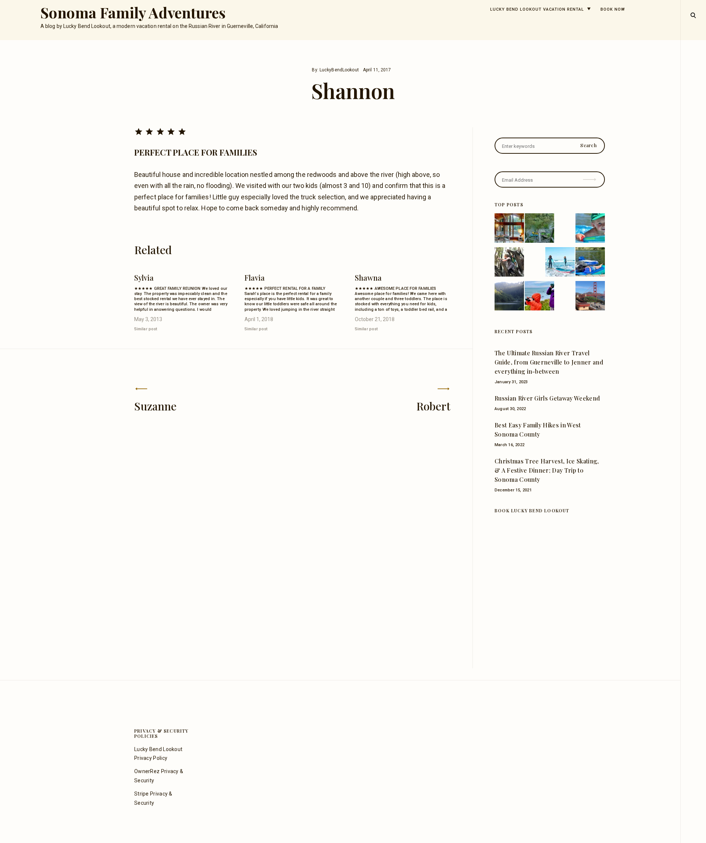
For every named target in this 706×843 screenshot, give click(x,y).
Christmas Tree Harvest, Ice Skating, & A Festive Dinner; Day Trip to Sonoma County (547, 470)
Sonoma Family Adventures (133, 12)
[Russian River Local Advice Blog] (509, 297)
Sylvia (144, 277)
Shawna (368, 277)
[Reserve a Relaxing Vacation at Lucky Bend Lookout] (539, 229)
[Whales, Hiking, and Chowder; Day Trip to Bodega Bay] (539, 297)
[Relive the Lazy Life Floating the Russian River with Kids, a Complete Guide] (590, 229)
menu (693, 14)
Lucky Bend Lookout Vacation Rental (537, 9)
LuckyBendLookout (339, 69)
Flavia (255, 277)
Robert (433, 406)
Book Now (612, 9)
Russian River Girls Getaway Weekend (547, 398)
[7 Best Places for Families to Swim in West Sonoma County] (560, 263)
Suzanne (155, 406)
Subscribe (590, 174)
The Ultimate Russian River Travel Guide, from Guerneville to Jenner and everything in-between (549, 362)
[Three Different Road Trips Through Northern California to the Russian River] (590, 297)
